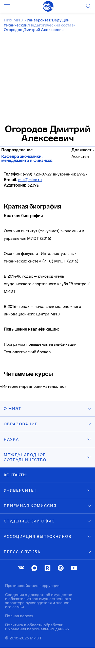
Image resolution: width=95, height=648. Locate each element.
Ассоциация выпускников (37, 536)
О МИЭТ (12, 408)
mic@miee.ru (30, 179)
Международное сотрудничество (25, 457)
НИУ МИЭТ (14, 20)
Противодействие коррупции (32, 585)
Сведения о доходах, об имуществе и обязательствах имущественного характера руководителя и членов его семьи (38, 600)
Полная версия (19, 615)
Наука (11, 439)
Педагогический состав (51, 25)
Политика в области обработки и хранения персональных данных (37, 627)
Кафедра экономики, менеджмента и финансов (26, 159)
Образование (21, 424)
